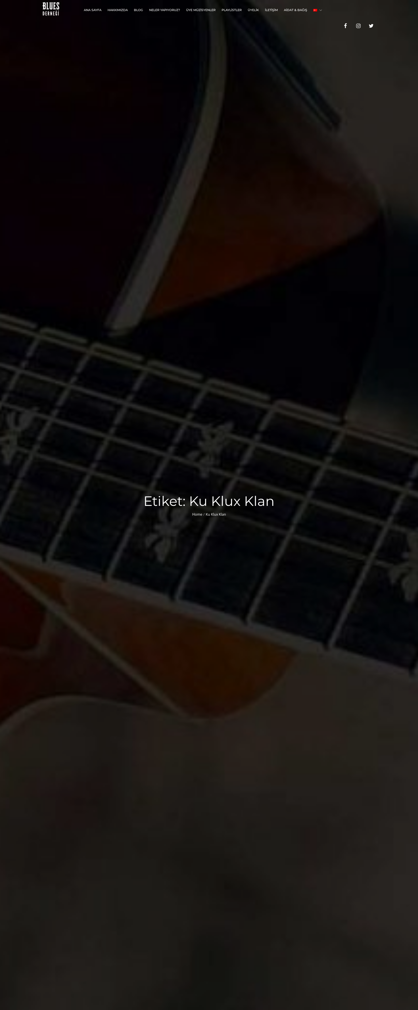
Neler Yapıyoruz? (164, 10)
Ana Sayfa (92, 10)
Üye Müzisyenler (201, 10)
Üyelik (253, 10)
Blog (138, 10)
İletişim (271, 10)
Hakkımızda (118, 10)
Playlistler (232, 10)
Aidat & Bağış (295, 10)
